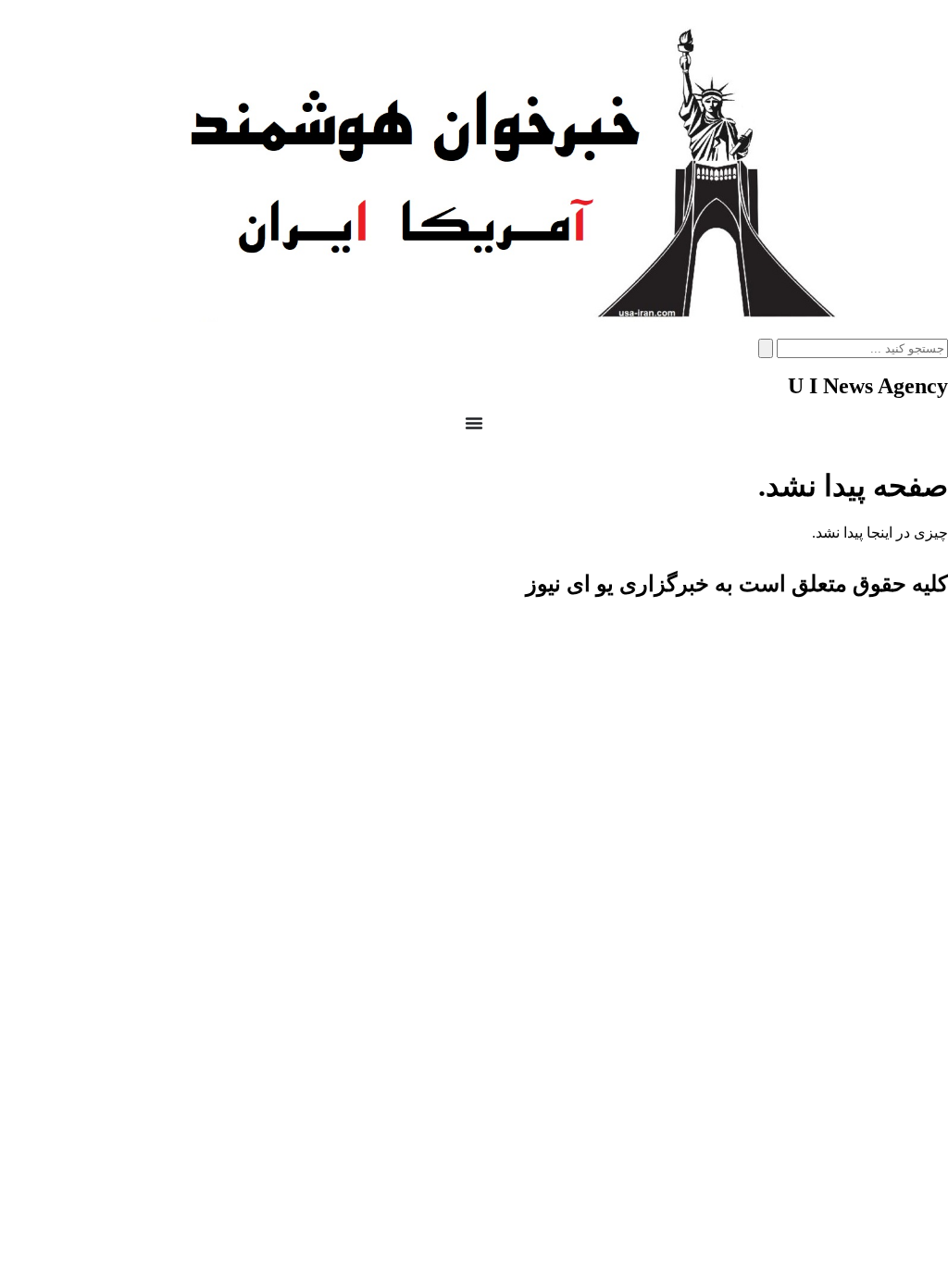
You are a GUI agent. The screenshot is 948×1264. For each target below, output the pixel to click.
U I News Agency (868, 386)
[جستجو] (765, 348)
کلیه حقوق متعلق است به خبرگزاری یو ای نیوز (737, 584)
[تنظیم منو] (474, 423)
